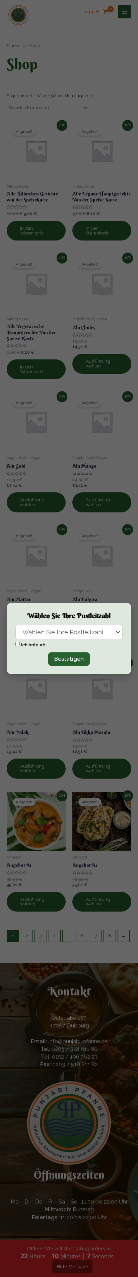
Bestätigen (69, 659)
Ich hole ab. (34, 644)
